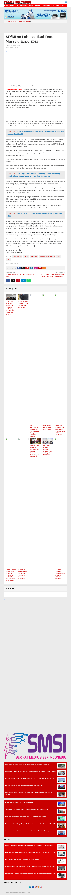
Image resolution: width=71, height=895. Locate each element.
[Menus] (66, 2)
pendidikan (34, 256)
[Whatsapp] (28, 280)
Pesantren (23, 103)
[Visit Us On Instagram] (41, 887)
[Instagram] (36, 268)
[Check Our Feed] (38, 887)
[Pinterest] (27, 268)
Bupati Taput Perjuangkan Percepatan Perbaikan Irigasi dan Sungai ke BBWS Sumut (47, 450)
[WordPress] (31, 268)
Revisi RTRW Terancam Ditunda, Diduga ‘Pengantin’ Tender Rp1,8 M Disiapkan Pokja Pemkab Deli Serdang (10, 308)
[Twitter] (23, 268)
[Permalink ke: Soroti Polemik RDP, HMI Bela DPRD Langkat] (48, 359)
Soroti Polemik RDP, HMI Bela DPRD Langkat (47, 427)
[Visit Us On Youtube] (35, 887)
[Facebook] (19, 268)
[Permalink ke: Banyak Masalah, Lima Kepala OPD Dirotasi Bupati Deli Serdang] (23, 297)
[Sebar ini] (8, 280)
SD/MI (58, 256)
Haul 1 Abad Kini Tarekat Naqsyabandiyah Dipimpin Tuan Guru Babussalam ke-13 (53, 274)
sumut (8, 259)
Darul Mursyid (17, 256)
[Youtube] (40, 268)
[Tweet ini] (13, 280)
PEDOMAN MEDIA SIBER (25, 891)
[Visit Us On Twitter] (29, 887)
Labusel (26, 256)
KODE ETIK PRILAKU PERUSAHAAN (13, 892)
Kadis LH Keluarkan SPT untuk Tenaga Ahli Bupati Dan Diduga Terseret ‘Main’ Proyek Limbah (35, 431)
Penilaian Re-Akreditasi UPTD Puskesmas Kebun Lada (20, 274)
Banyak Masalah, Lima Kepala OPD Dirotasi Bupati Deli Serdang (23, 304)
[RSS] (44, 268)
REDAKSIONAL (27, 892)
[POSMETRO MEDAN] (17, 2)
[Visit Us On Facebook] (32, 887)
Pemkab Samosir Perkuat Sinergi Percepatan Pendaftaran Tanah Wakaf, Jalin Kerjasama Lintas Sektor (11, 575)
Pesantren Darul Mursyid (47, 256)
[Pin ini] (18, 280)
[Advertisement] (35, 28)
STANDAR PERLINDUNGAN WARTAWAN (43, 891)
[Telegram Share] (23, 280)
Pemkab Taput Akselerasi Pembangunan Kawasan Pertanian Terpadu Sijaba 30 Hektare (34, 451)
